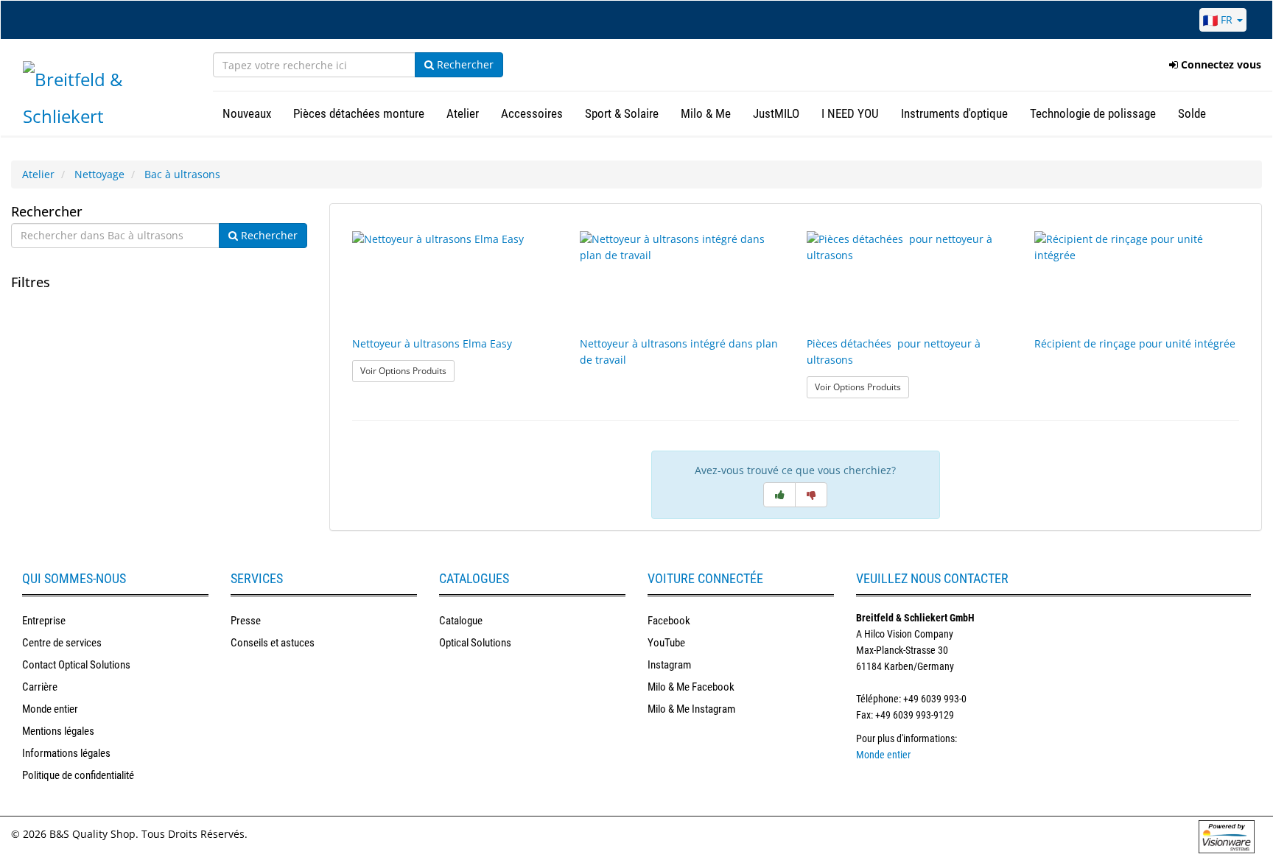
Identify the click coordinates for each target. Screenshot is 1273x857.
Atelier (38, 174)
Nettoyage (99, 174)
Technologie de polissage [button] (1093, 113)
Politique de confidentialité (78, 775)
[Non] (811, 494)
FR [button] (1226, 20)
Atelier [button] (462, 113)
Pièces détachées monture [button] (358, 113)
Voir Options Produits (407, 370)
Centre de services (62, 642)
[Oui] (779, 494)
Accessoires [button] (532, 113)
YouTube (666, 642)
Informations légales (66, 753)
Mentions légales (58, 731)
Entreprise (44, 620)
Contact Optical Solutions (76, 664)
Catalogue (461, 620)
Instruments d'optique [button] (954, 113)
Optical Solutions (475, 642)
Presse (246, 620)
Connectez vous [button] (1219, 64)
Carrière (39, 687)
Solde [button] (1192, 113)
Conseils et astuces (273, 642)
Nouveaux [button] (246, 113)
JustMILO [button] (776, 113)
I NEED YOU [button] (850, 113)
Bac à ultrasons (182, 174)
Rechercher (464, 64)
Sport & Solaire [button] (622, 113)
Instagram (669, 664)
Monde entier (50, 709)
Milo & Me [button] (706, 113)
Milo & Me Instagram (691, 709)
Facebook (669, 620)
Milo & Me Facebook (691, 687)
